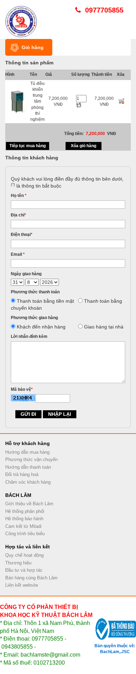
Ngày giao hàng (26, 273)
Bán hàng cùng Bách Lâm (31, 577)
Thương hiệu (18, 562)
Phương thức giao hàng (34, 317)
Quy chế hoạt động (24, 555)
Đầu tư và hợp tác (24, 570)
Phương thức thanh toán (35, 292)
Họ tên (19, 195)
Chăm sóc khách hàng (28, 482)
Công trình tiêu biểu (25, 533)
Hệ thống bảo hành (24, 518)
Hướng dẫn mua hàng (27, 452)
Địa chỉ (18, 215)
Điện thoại (21, 234)
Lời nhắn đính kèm (29, 336)
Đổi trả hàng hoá (21, 474)
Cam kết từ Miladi (23, 526)
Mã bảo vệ (22, 389)
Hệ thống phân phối (24, 511)
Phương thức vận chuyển (31, 459)
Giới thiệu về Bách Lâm (29, 503)
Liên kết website (21, 585)
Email (18, 254)
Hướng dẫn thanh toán (28, 467)
